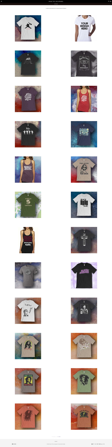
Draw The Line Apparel (56, 1)
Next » (60, 436)
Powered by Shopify (61, 444)
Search (56, 441)
